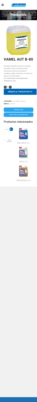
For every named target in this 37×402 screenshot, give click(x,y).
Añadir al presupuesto (20, 92)
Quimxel (12, 104)
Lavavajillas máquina (18, 101)
